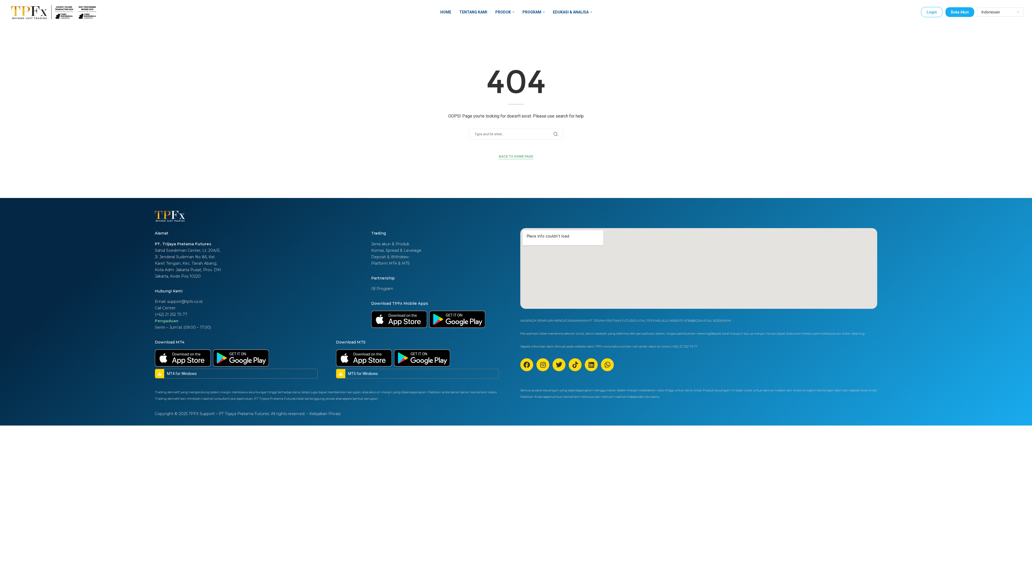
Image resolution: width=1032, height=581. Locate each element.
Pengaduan (166, 320)
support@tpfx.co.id (184, 301)
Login (932, 12)
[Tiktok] (575, 364)
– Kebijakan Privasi (323, 413)
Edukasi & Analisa (571, 12)
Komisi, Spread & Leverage (396, 250)
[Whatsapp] (607, 364)
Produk (503, 12)
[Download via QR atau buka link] (399, 319)
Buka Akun (960, 12)
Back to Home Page (516, 156)
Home (445, 12)
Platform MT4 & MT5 (390, 263)
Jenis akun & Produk (390, 244)
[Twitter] (559, 364)
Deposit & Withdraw (390, 256)
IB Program (382, 288)
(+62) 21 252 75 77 (171, 314)
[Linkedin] (591, 364)
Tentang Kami (473, 12)
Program (531, 12)
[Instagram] (542, 364)
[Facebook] (526, 364)
